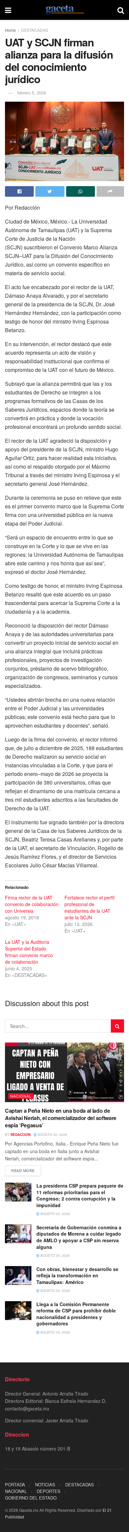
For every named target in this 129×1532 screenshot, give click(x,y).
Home (10, 30)
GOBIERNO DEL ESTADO (31, 1498)
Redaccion (20, 1134)
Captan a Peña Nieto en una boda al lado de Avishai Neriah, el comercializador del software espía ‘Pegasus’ (60, 1118)
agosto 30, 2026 (52, 1134)
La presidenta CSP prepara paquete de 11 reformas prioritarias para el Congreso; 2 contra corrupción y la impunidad (79, 1195)
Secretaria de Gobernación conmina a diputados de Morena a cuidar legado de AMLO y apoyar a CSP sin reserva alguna (78, 1237)
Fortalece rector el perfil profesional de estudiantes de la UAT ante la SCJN (89, 907)
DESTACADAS (34, 30)
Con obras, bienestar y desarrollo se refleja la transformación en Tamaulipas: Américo (77, 1275)
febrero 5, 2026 (31, 92)
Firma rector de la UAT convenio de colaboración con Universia (32, 904)
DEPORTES (49, 1491)
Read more (23, 1170)
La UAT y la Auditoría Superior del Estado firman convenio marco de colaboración (29, 952)
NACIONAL (20, 1095)
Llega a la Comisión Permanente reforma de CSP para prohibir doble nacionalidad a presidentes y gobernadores (76, 1314)
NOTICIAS (45, 1484)
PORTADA (15, 1484)
